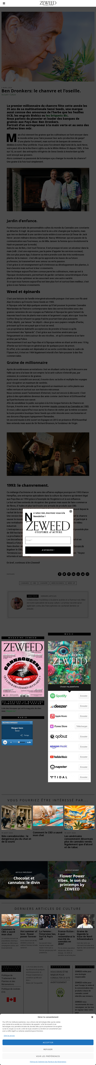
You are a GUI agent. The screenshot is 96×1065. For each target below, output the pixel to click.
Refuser (48, 1049)
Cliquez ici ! (11, 711)
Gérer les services (9, 1036)
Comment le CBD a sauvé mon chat (47, 834)
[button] (92, 1017)
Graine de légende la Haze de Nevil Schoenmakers (85, 935)
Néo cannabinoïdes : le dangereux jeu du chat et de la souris (16, 838)
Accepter (48, 1042)
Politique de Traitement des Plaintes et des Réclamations (48, 1062)
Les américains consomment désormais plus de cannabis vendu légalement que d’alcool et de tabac (78, 841)
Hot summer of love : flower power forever (28, 934)
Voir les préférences (48, 1056)
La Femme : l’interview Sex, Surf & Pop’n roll (47, 935)
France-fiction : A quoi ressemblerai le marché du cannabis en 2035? (66, 937)
